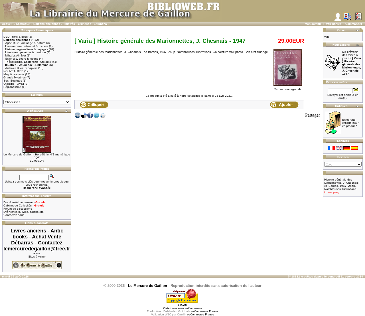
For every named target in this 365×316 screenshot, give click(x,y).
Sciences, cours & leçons (21, 58)
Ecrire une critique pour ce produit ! (350, 122)
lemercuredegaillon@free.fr (36, 249)
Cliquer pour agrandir (287, 89)
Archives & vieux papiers (21, 68)
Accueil (7, 23)
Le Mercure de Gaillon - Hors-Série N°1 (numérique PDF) (36, 156)
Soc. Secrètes (12, 80)
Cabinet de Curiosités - (23, 205)
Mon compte (313, 23)
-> (18, 39)
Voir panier (333, 23)
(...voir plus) (331, 192)
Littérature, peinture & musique (25, 52)
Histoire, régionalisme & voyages (26, 49)
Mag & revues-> (13, 74)
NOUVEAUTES (13, 71)
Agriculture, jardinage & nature (25, 42)
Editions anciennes (46, 23)
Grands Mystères (14, 77)
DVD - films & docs (15, 36)
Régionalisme (12, 86)
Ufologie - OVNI (13, 83)
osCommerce (193, 308)
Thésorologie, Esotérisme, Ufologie (28, 61)
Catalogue (23, 23)
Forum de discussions (17, 208)
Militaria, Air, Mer (15, 55)
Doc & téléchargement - (24, 202)
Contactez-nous (13, 214)
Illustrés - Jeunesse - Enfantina (85, 23)
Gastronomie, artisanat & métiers (26, 46)
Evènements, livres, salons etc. (23, 211)
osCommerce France (204, 311)
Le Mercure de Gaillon (147, 285)
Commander (353, 23)
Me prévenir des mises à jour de (351, 62)
